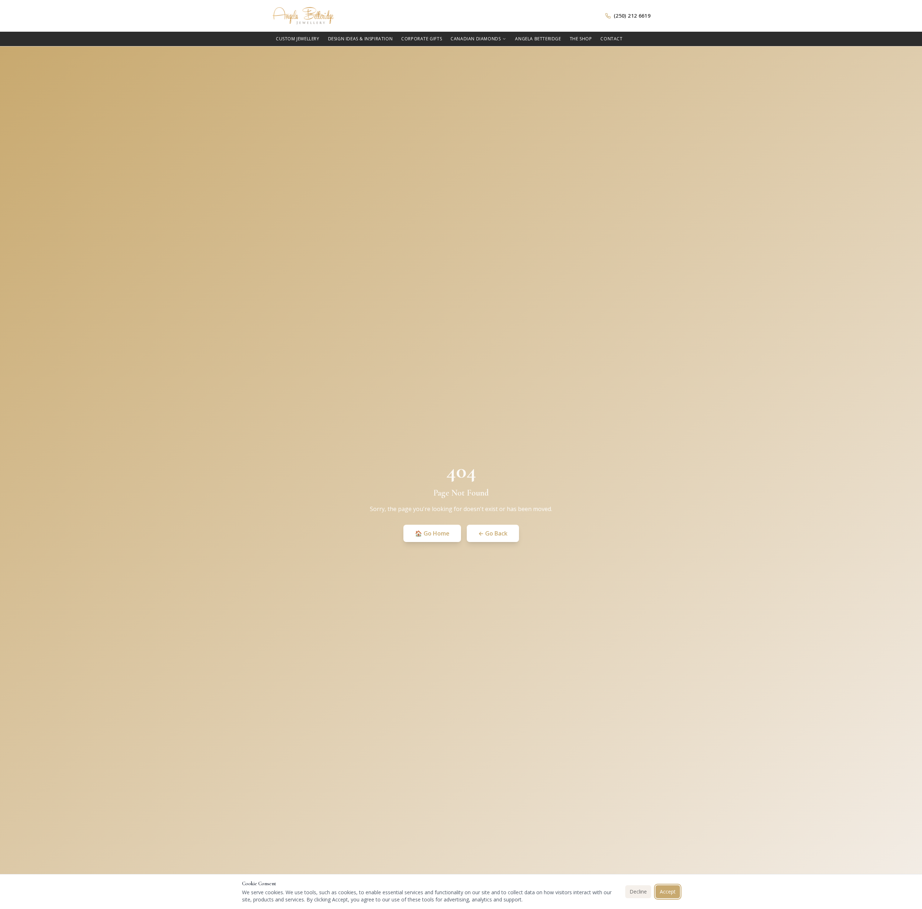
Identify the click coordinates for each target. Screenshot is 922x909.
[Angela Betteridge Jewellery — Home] (303, 16)
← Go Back (492, 533)
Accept (668, 891)
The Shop (581, 39)
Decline (638, 891)
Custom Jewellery (297, 39)
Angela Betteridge (538, 39)
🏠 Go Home (432, 533)
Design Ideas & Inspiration (360, 39)
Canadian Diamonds (476, 39)
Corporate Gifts (421, 39)
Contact (611, 39)
